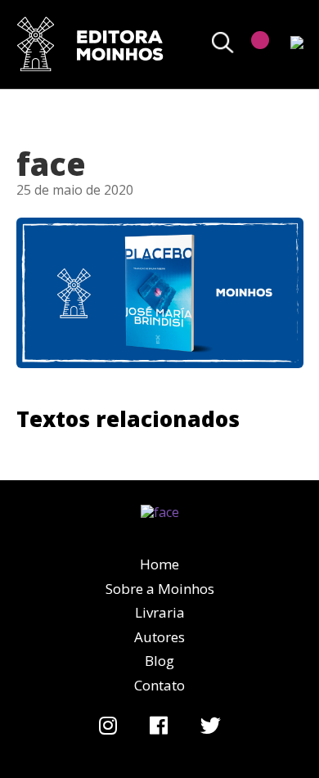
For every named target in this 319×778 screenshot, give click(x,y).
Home (159, 564)
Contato (159, 685)
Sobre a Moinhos (160, 588)
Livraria (160, 612)
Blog (159, 660)
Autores (159, 636)
